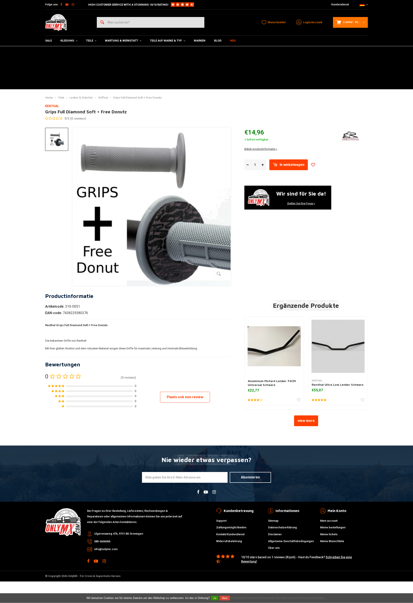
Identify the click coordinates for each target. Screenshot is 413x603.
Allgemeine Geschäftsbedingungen (291, 541)
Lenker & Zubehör (81, 97)
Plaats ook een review (185, 397)
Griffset (103, 97)
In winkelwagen (292, 165)
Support (221, 520)
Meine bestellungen (332, 527)
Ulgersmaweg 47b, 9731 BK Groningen (118, 533)
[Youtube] (66, 4)
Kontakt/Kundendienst (230, 534)
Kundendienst (340, 4)
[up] (262, 165)
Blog (218, 40)
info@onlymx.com (105, 549)
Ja (214, 598)
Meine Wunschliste (332, 541)
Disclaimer (275, 534)
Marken (199, 40)
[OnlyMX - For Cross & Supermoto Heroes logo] (56, 22)
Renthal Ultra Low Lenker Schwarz (338, 384)
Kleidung (67, 40)
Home (49, 97)
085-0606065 (102, 541)
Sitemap (273, 520)
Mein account (328, 520)
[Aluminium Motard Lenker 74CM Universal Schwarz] (274, 346)
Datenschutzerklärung (282, 527)
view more (306, 421)
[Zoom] (218, 273)
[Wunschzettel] (313, 165)
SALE (48, 40)
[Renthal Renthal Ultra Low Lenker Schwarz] (338, 346)
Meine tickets (328, 534)
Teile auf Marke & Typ (166, 40)
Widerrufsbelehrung (229, 541)
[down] (247, 165)
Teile (89, 40)
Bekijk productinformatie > (260, 149)
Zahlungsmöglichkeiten (231, 527)
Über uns (274, 547)
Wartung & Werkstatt (121, 40)
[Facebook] (61, 4)
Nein (225, 598)
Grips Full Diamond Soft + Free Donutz (137, 97)
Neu (233, 40)
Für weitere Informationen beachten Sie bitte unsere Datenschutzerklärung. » (279, 598)
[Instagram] (73, 4)
